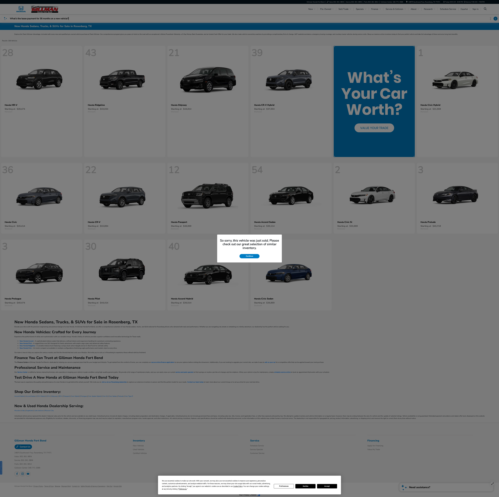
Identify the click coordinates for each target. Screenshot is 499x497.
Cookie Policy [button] (237, 486)
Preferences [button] (183, 489)
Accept (327, 486)
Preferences (284, 486)
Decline (305, 486)
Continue (249, 256)
